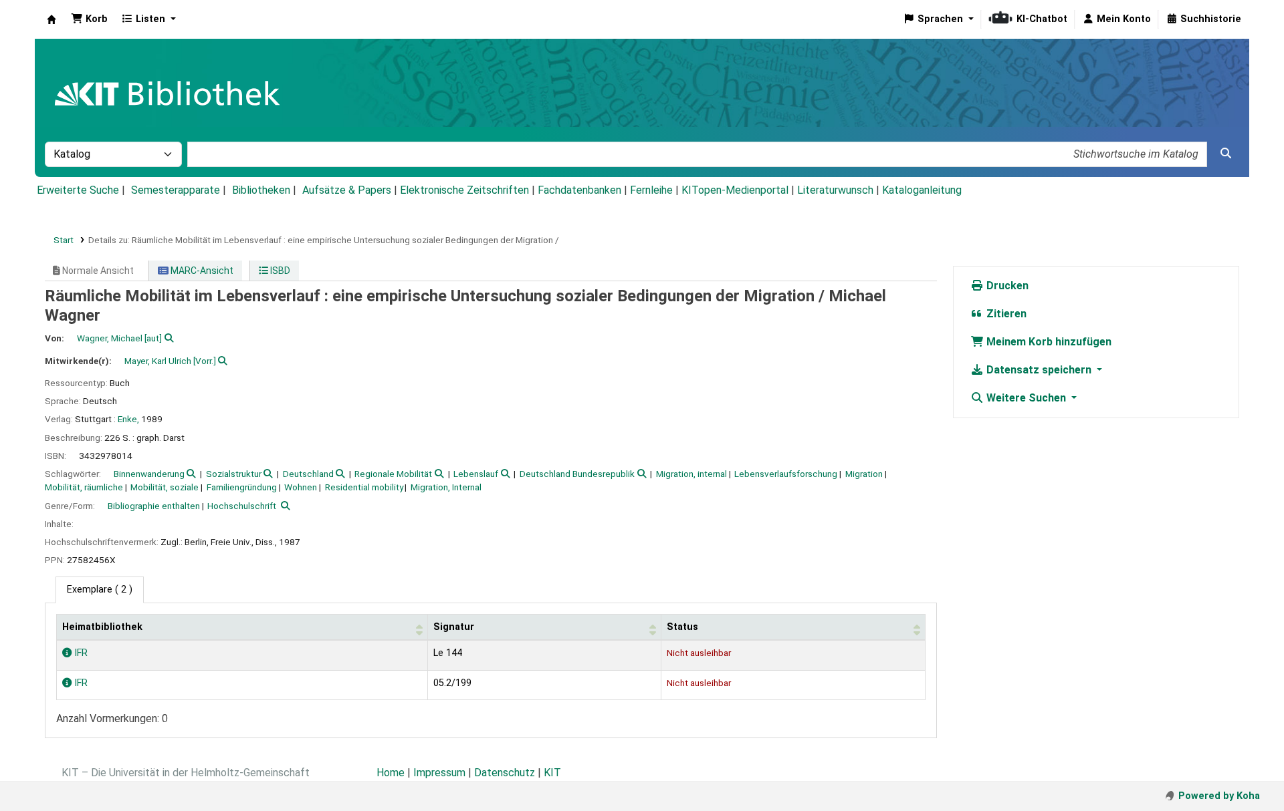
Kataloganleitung (922, 190)
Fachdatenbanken (579, 190)
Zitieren (1005, 313)
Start (64, 239)
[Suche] (1225, 154)
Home (391, 772)
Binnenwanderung (149, 473)
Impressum (439, 772)
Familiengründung (242, 487)
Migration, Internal (446, 487)
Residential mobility (364, 487)
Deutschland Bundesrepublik (577, 473)
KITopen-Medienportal (734, 190)
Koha (51, 19)
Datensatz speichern (1039, 369)
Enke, (128, 419)
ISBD (279, 270)
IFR (80, 653)
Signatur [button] (453, 627)
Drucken (1006, 285)
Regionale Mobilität (393, 473)
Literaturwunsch (835, 190)
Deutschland (308, 473)
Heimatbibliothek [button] (102, 627)
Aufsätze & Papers (346, 190)
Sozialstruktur (233, 473)
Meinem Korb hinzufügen (1047, 341)
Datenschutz (504, 772)
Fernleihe (651, 190)
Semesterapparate (175, 190)
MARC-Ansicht (201, 270)
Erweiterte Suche (78, 190)
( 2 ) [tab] (99, 589)
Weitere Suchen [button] (1026, 397)
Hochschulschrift (241, 505)
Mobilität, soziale (164, 487)
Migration (864, 473)
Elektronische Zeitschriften (464, 190)
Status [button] (682, 627)
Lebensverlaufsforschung (785, 473)
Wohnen (300, 487)
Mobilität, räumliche (84, 487)
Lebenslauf (475, 473)
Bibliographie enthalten (154, 505)
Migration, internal (691, 473)
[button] (89, 19)
